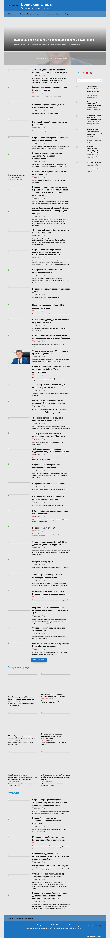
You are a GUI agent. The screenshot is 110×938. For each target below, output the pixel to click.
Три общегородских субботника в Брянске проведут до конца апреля (21, 698)
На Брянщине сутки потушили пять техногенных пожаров (94, 103)
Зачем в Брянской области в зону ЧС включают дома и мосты (49, 386)
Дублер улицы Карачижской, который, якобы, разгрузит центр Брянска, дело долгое (55, 777)
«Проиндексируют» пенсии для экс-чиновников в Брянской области (48, 419)
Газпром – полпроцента (43, 561)
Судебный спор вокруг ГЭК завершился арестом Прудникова (50, 352)
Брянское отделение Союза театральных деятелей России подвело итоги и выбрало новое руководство (51, 896)
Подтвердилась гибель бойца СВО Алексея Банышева (48, 306)
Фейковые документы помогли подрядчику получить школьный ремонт (50, 450)
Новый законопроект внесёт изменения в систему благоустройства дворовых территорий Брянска (22, 777)
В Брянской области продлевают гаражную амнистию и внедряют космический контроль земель (47, 252)
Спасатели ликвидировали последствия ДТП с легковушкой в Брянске (94, 149)
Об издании (29, 918)
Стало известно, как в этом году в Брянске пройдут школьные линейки (49, 592)
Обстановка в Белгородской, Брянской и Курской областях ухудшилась (50, 644)
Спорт (67, 14)
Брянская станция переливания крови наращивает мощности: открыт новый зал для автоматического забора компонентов (50, 191)
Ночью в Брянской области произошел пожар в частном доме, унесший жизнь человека (94, 133)
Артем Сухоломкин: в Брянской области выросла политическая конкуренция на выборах (50, 211)
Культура (59, 14)
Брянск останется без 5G (43, 528)
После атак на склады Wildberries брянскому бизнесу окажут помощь (48, 401)
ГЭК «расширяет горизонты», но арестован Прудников (47, 270)
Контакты (19, 918)
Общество (11, 14)
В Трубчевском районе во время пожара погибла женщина (94, 164)
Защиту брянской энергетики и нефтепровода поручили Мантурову (48, 434)
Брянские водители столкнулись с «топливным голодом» (48, 106)
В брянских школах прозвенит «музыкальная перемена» (46, 465)
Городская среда (33, 14)
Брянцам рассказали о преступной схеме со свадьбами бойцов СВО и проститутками (51, 369)
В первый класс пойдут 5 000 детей (48, 483)
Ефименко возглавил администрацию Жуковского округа (49, 88)
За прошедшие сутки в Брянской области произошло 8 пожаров (94, 117)
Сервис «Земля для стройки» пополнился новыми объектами (53, 695)
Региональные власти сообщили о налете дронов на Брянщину (48, 497)
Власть (22, 14)
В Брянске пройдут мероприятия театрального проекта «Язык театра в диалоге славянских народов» (49, 802)
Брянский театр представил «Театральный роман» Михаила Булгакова (46, 821)
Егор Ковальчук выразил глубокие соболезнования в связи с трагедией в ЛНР (50, 610)
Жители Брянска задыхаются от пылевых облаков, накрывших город (21, 737)
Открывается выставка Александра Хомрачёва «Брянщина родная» (48, 875)
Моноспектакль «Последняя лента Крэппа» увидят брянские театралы (48, 838)
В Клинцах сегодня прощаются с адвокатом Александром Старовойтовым (47, 156)
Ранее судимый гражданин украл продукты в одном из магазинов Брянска (93, 89)
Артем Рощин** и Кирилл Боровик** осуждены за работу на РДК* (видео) (49, 71)
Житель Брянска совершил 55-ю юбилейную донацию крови (47, 576)
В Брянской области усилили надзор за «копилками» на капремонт (50, 138)
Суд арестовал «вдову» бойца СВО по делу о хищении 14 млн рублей (49, 543)
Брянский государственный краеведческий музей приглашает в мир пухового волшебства (50, 856)
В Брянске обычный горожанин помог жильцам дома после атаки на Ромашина (51, 336)
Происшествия (49, 14)
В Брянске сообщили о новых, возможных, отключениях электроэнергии (52, 736)
